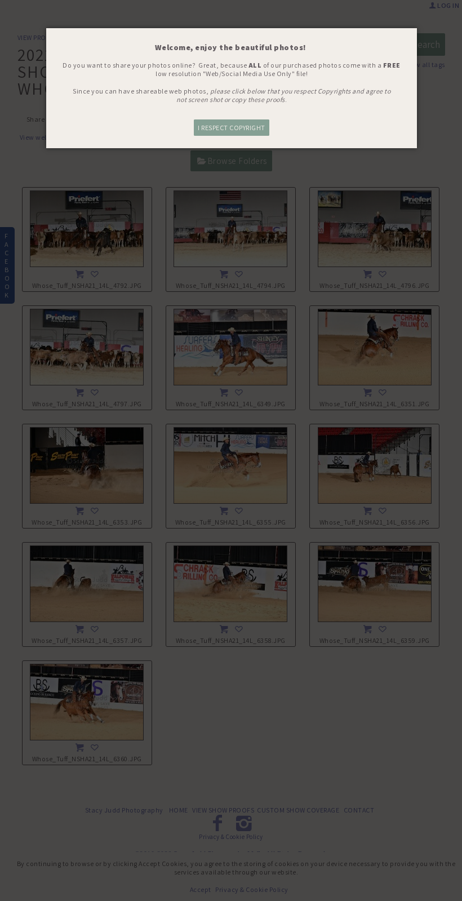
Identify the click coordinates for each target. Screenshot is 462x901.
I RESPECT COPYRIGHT (231, 127)
